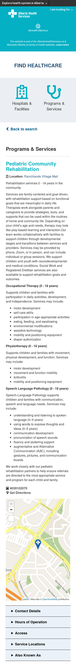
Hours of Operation (31, 621)
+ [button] (11, 503)
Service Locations (30, 644)
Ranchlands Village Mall (41, 176)
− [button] (11, 509)
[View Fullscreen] (11, 518)
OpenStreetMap (49, 599)
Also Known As (28, 655)
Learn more (62, 44)
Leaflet (26, 599)
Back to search (23, 129)
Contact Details (28, 610)
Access (21, 633)
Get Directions (20, 492)
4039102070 (18, 488)
